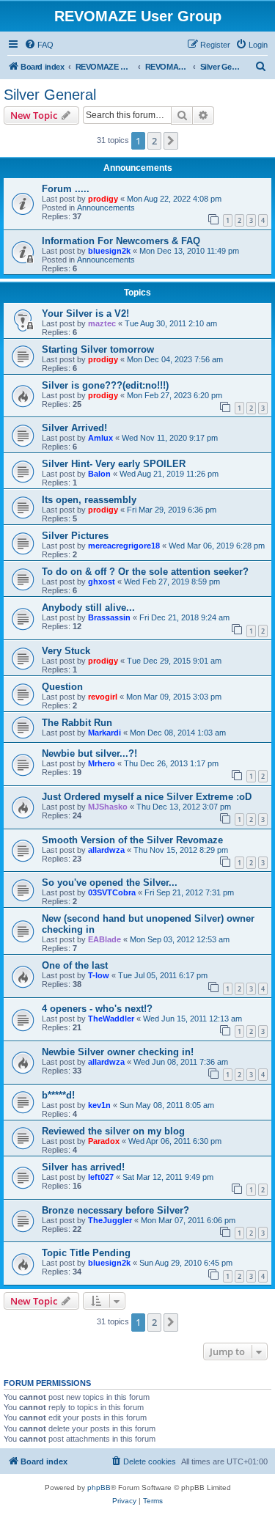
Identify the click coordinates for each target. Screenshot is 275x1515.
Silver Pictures (75, 535)
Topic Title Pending (86, 1252)
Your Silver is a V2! (85, 313)
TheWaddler (111, 1018)
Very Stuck (66, 650)
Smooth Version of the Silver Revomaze (132, 839)
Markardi (104, 732)
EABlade (104, 939)
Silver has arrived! (83, 1167)
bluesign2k (109, 250)
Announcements (106, 207)
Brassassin (109, 617)
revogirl (102, 696)
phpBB (99, 1487)
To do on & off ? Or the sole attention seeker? (145, 571)
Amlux (100, 437)
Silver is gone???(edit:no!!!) (105, 385)
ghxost (101, 581)
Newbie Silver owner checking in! (118, 1051)
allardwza (106, 849)
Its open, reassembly (89, 499)
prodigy (103, 198)
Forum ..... (65, 188)
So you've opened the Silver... (109, 882)
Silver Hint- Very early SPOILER (114, 463)
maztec (102, 323)
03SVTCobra (112, 892)
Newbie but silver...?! (89, 753)
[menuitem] (39, 45)
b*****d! (58, 1095)
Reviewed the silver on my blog (113, 1131)
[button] (171, 141)
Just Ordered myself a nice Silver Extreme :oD (147, 796)
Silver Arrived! (74, 427)
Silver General (50, 95)
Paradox (104, 1141)
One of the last (75, 965)
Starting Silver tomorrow (98, 349)
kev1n (99, 1105)
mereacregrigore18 (124, 545)
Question (62, 686)
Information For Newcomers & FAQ (121, 240)
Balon (99, 473)
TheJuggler (110, 1220)
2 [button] (154, 140)
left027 (101, 1177)
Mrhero (101, 763)
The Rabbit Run (77, 722)
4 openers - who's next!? (97, 1008)
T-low (98, 975)
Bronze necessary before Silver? (115, 1210)
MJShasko (108, 806)
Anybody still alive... (88, 607)
